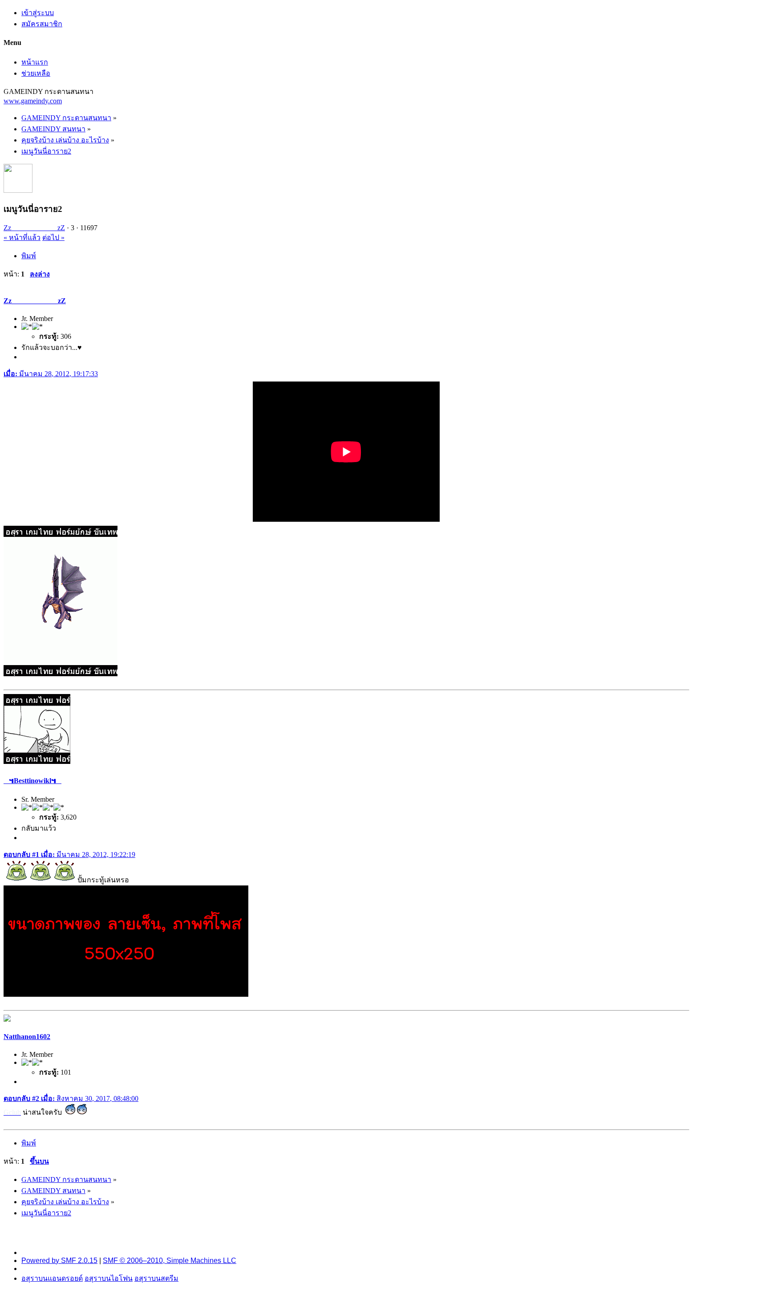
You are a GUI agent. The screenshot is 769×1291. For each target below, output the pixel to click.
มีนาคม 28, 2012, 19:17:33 (51, 374)
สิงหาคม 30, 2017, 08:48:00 (71, 1098)
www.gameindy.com (33, 101)
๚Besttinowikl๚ (32, 780)
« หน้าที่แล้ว (22, 237)
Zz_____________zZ (34, 227)
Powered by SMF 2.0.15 (59, 1260)
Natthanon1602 (27, 1036)
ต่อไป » (53, 237)
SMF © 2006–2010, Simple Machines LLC (169, 1260)
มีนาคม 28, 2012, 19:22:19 (69, 854)
